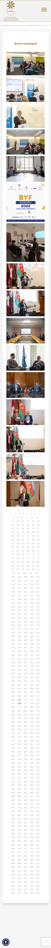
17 (28, 521)
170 (25, 625)
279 (19, 707)
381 (31, 781)
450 (25, 834)
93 (18, 569)
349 (19, 759)
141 (31, 603)
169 (19, 625)
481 (31, 856)
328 (13, 744)
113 (13, 584)
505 (25, 874)
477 (38, 852)
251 (31, 685)
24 (33, 525)
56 (13, 547)
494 (19, 867)
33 (18, 532)
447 (38, 830)
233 (13, 674)
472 (38, 848)
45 (18, 540)
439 (19, 826)
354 (19, 763)
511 (31, 878)
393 (13, 793)
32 (13, 532)
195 (25, 644)
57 (18, 547)
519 (19, 886)
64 (23, 551)
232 (38, 670)
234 (19, 674)
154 (19, 614)
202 (38, 647)
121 (31, 588)
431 (31, 819)
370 (25, 774)
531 (31, 893)
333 (13, 748)
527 (38, 889)
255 (25, 688)
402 (38, 796)
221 (31, 662)
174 (19, 629)
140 (25, 603)
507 (38, 874)
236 (31, 674)
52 (23, 543)
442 (38, 826)
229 (19, 670)
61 (38, 547)
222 (38, 662)
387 (38, 785)
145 (25, 607)
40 (23, 536)
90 (33, 566)
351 (31, 759)
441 (31, 826)
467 (38, 845)
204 (19, 651)
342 (38, 752)
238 (13, 677)
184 (19, 636)
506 (31, 874)
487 (38, 860)
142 (38, 603)
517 (38, 882)
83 (28, 562)
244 (19, 681)
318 (13, 737)
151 (31, 610)
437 (38, 822)
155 (25, 614)
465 (25, 845)
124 (19, 592)
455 (25, 837)
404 (19, 800)
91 (38, 566)
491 (31, 863)
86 (13, 566)
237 (38, 674)
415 (25, 807)
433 (13, 822)
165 (25, 621)
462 (38, 841)
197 (38, 644)
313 (13, 733)
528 (13, 893)
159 (19, 618)
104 (19, 577)
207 (38, 651)
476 (31, 852)
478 (13, 856)
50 (13, 543)
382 (38, 781)
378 (13, 781)
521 (31, 886)
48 (33, 540)
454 (19, 837)
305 (25, 726)
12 (32, 517)
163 (13, 621)
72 (33, 554)
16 (23, 521)
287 (38, 711)
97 (38, 569)
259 (19, 692)
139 (19, 603)
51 (18, 543)
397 (38, 793)
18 (33, 521)
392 (38, 789)
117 (37, 584)
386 (31, 785)
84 (33, 562)
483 (13, 860)
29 (28, 528)
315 (25, 733)
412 (38, 804)
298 (13, 722)
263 (13, 696)
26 (13, 528)
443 (13, 830)
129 (19, 595)
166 (31, 621)
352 (38, 759)
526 (31, 889)
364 (19, 770)
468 (13, 848)
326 (31, 740)
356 (31, 763)
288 (13, 714)
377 (38, 778)
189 (19, 640)
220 (25, 662)
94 (23, 569)
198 (13, 647)
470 (25, 848)
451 (31, 834)
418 (13, 811)
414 (19, 807)
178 (13, 633)
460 (25, 841)
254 (19, 688)
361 (31, 767)
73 (38, 554)
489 (19, 863)
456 (31, 837)
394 (19, 793)
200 (25, 647)
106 (31, 577)
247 (38, 681)
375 (25, 778)
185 (25, 636)
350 (25, 759)
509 (19, 878)
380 (25, 781)
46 (23, 540)
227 (38, 666)
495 (25, 867)
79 (38, 558)
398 (13, 796)
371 (31, 774)
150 (25, 610)
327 (38, 740)
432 (38, 819)
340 (25, 752)
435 (25, 822)
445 (25, 830)
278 (13, 707)
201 (31, 647)
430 (25, 819)
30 (33, 528)
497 (38, 867)
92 (13, 569)
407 (38, 800)
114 (19, 584)
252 (38, 685)
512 (38, 878)
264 (19, 696)
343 (13, 755)
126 (31, 592)
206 (31, 651)
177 (38, 629)
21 (18, 525)
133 (13, 599)
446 (31, 830)
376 (31, 778)
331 (31, 744)
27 (18, 528)
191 (31, 640)
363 (13, 770)
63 (18, 551)
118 (13, 588)
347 (38, 755)
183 (13, 636)
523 (13, 889)
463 (13, 845)
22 (23, 525)
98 (13, 573)
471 (31, 848)
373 (13, 778)
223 (13, 666)
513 (13, 882)
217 (38, 659)
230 (25, 670)
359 (19, 767)
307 (38, 726)
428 (13, 819)
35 (28, 532)
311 (31, 729)
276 (31, 703)
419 (19, 811)
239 (19, 677)
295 (25, 718)
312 (38, 729)
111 (31, 580)
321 (31, 737)
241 (31, 677)
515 (25, 882)
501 (31, 871)
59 (28, 547)
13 (37, 517)
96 (33, 569)
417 (38, 807)
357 (38, 763)
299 (19, 722)
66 (33, 551)
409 (19, 804)
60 (33, 547)
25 (38, 525)
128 (13, 595)
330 (25, 744)
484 (19, 860)
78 (33, 558)
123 (13, 592)
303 (13, 726)
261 (31, 692)
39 (18, 536)
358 (13, 767)
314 (19, 733)
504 (19, 874)
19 (38, 521)
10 (22, 517)
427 (38, 815)
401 (31, 796)
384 (19, 785)
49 (38, 540)
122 (38, 588)
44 (13, 540)
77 (28, 558)
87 (18, 566)
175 (25, 629)
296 (31, 718)
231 (31, 670)
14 (13, 521)
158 (13, 618)
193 (13, 644)
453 (13, 837)
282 (38, 707)
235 (25, 674)
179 (19, 633)
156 (31, 614)
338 (13, 752)
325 (25, 740)
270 (25, 700)
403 (13, 800)
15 (18, 521)
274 (19, 703)
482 (38, 856)
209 (19, 655)
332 (38, 744)
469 (19, 848)
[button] (6, 942)
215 (25, 659)
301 (31, 722)
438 (13, 826)
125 (25, 592)
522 (38, 886)
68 (13, 554)
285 (25, 711)
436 (31, 822)
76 (23, 558)
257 (38, 688)
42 (33, 536)
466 (31, 845)
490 (25, 863)
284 (19, 711)
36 (33, 532)
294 (19, 718)
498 (13, 871)
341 (31, 752)
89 (28, 566)
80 (13, 562)
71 (28, 554)
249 (19, 685)
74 (13, 558)
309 (19, 729)
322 (38, 737)
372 (38, 774)
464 (19, 845)
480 (25, 856)
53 (28, 543)
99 (19, 573)
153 (13, 614)
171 (31, 625)
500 (25, 871)
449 (19, 834)
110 (25, 580)
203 (13, 651)
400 (25, 796)
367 (38, 770)
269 (19, 700)
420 (25, 811)
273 (13, 703)
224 (19, 666)
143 (13, 607)
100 (24, 573)
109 (19, 580)
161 (31, 618)
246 (31, 681)
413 (13, 807)
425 (25, 815)
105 (25, 577)
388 (13, 789)
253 (13, 688)
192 (38, 640)
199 (19, 647)
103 (13, 577)
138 (13, 603)
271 (31, 700)
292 (38, 714)
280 (25, 707)
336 (31, 748)
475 (25, 852)
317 (38, 733)
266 (31, 696)
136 (31, 599)
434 (19, 822)
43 (38, 536)
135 (25, 599)
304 (19, 726)
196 (31, 644)
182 (38, 633)
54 (33, 543)
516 (31, 882)
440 (25, 826)
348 (13, 759)
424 (19, 815)
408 (13, 804)
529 (19, 893)
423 (13, 815)
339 (19, 752)
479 (19, 856)
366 (31, 770)
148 (13, 610)
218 (13, 662)
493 (13, 867)
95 (28, 569)
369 (19, 774)
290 (25, 714)
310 (25, 729)
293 (13, 718)
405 (25, 800)
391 (31, 789)
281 (31, 707)
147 (38, 607)
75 (18, 558)
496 (31, 867)
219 (19, 662)
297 (38, 718)
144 (19, 607)
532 (38, 893)
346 (31, 755)
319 (19, 737)
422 (38, 811)
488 (13, 863)
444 (19, 830)
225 (25, 666)
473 (13, 852)
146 (31, 607)
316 (31, 733)
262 (38, 692)
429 (19, 819)
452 (38, 834)
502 (38, 871)
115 (25, 584)
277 (38, 703)
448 (13, 834)
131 (31, 595)
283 (13, 711)
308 (13, 729)
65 (28, 551)
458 (13, 841)
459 (19, 841)
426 (31, 815)
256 (31, 688)
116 (31, 584)
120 (25, 588)
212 (38, 655)
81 (18, 562)
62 (13, 551)
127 (38, 592)
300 (25, 722)
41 (28, 536)
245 (25, 681)
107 (38, 577)
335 (25, 748)
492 (38, 863)
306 (31, 726)
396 (31, 793)
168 (13, 625)
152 (38, 610)
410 (25, 804)
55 (38, 543)
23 (28, 525)
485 (25, 860)
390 (25, 789)
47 (28, 540)
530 (25, 893)
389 (19, 789)
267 (38, 696)
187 (38, 636)
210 (25, 655)
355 (25, 763)
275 (25, 703)
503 (13, 874)
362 (38, 767)
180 (25, 633)
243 (13, 681)
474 (19, 852)
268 (13, 700)
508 (13, 878)
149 (19, 610)
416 (31, 807)
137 (38, 599)
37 (38, 532)
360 (25, 767)
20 (13, 525)
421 (31, 811)
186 (31, 636)
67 (38, 551)
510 (25, 878)
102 (37, 573)
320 (25, 737)
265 (25, 696)
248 (13, 685)
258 (13, 692)
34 (23, 532)
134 (19, 599)
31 (38, 528)
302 (38, 722)
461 (31, 841)
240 (25, 677)
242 (38, 677)
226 (31, 666)
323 (13, 740)
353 (13, 763)
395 (25, 793)
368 (13, 774)
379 (19, 781)
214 (19, 659)
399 (19, 796)
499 (19, 871)
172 (38, 625)
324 (19, 740)
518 (13, 886)
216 (31, 659)
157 (38, 614)
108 (13, 580)
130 (25, 595)
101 (30, 573)
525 (25, 889)
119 (19, 588)
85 (38, 562)
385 (25, 785)
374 (19, 778)
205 (25, 651)
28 (23, 528)
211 (31, 655)
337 (38, 748)
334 (19, 748)
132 (38, 595)
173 (13, 629)
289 (19, 714)
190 (25, 640)
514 (19, 882)
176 (31, 629)
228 (13, 670)
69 (18, 554)
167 (38, 621)
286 (31, 711)
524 (19, 889)
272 (38, 700)
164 (19, 621)
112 (37, 580)
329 (19, 744)
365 (25, 770)
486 (31, 860)
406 (31, 800)
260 (25, 692)
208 (13, 655)
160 (25, 618)
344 (19, 755)
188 (13, 640)
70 (23, 554)
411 (31, 804)
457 (38, 837)
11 (27, 517)
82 (23, 562)
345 (25, 755)
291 (31, 714)
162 (38, 618)
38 (13, 536)
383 (13, 785)
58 (23, 547)
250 (25, 685)
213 (13, 659)
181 (31, 633)
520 (25, 886)
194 (19, 644)
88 (23, 566)
